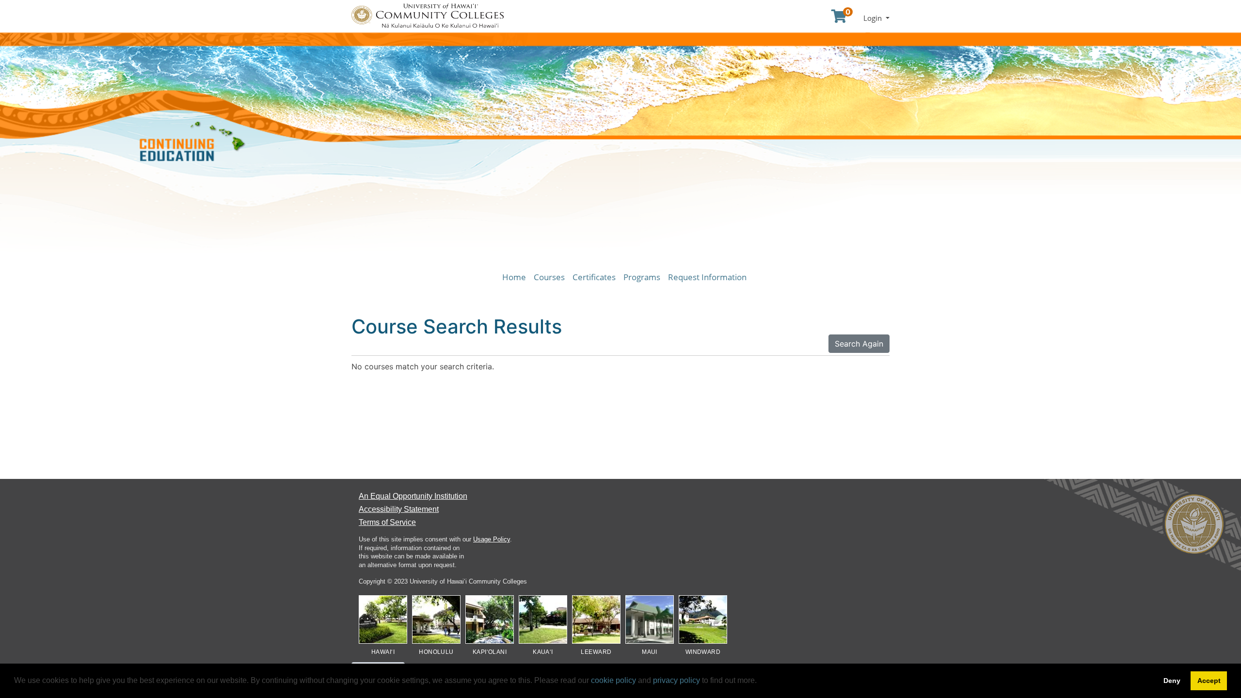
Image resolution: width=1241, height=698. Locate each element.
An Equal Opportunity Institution (413, 496)
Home (514, 277)
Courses (549, 277)
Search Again (859, 344)
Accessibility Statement (399, 509)
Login (873, 18)
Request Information (707, 277)
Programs (641, 277)
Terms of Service (387, 522)
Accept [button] (1209, 680)
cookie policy (613, 680)
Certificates (594, 277)
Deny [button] (1171, 680)
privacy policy (676, 680)
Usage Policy (491, 539)
